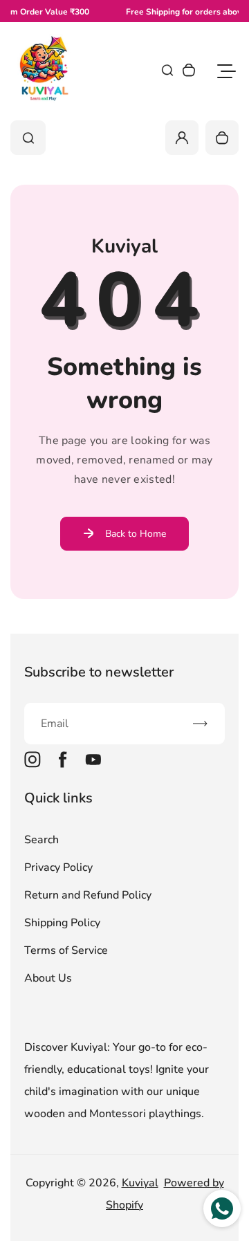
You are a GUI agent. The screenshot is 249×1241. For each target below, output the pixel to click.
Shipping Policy (62, 922)
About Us (48, 978)
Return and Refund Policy (87, 895)
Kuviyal (140, 1183)
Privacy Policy (58, 867)
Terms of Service (66, 950)
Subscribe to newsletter (99, 672)
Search (41, 839)
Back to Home (135, 533)
